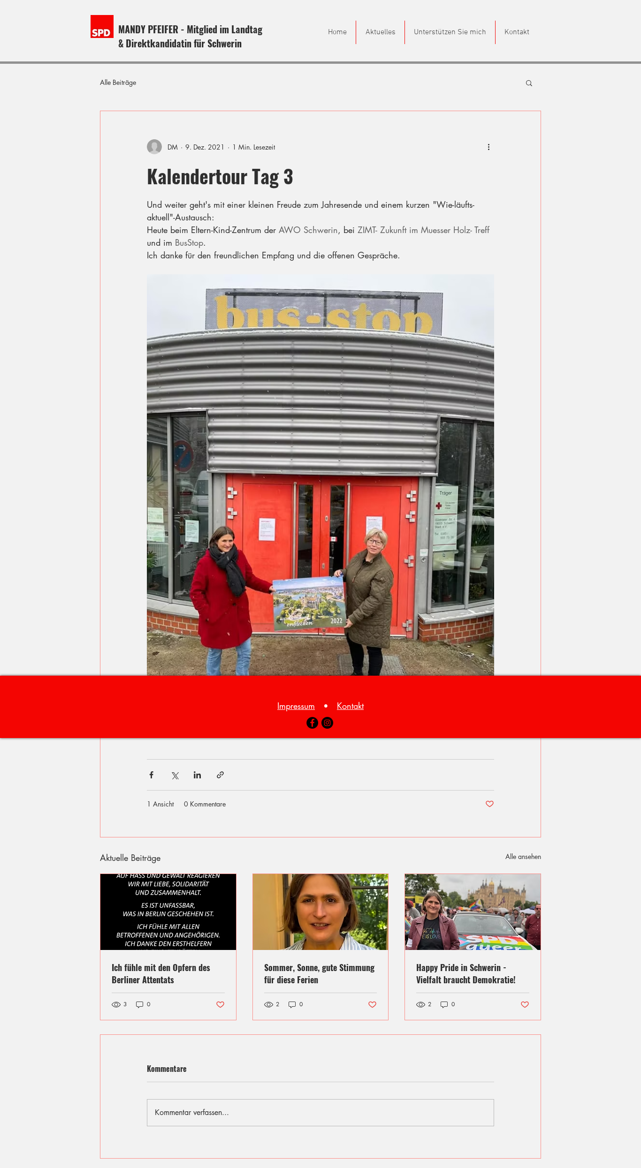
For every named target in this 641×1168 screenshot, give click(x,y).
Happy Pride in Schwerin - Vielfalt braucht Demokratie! (466, 973)
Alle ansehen (523, 856)
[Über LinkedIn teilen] (197, 774)
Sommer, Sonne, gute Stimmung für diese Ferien (319, 973)
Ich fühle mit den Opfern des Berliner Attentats (161, 973)
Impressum (296, 705)
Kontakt (350, 705)
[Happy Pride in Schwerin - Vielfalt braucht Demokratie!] (473, 912)
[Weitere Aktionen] (488, 146)
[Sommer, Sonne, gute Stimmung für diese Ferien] (321, 912)
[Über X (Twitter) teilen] (174, 774)
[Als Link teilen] (220, 774)
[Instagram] (327, 723)
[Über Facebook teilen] (151, 774)
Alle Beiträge (118, 82)
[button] (529, 82)
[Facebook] (312, 723)
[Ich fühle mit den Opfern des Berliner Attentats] (168, 912)
